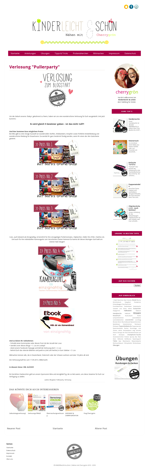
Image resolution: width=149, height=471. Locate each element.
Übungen (116, 345)
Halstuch (138, 310)
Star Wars (138, 337)
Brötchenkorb (117, 302)
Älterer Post (101, 428)
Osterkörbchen (127, 324)
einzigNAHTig (61, 374)
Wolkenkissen (137, 343)
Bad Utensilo (128, 300)
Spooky (132, 337)
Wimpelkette (128, 343)
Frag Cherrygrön (89, 413)
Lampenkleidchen (118, 318)
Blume (139, 300)
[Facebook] (131, 8)
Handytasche (134, 119)
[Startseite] (126, 8)
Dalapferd (128, 302)
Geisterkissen (128, 306)
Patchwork (138, 324)
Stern (114, 339)
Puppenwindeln (134, 185)
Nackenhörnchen (136, 322)
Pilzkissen (116, 326)
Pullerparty (60, 380)
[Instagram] (136, 8)
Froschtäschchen (118, 306)
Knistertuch (134, 141)
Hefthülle (127, 313)
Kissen (137, 313)
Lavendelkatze (136, 318)
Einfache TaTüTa (132, 163)
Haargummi (116, 310)
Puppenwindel (136, 326)
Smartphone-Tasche (134, 335)
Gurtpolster (137, 308)
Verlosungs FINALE (34, 413)
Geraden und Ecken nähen (122, 308)
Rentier (126, 328)
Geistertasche (137, 306)
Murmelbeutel (126, 322)
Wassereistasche (136, 341)
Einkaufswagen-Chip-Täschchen (122, 304)
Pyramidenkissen (118, 328)
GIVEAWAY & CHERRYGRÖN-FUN (71, 414)
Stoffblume (127, 339)
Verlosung (67, 380)
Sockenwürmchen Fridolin (121, 337)
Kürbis (139, 315)
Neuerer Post (13, 428)
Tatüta (115, 341)
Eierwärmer (137, 302)
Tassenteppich (137, 339)
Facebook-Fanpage (27, 348)
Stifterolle (120, 339)
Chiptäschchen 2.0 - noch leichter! (134, 208)
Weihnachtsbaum (118, 343)
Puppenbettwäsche (125, 326)
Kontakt (9, 456)
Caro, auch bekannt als (18, 237)
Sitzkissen (121, 335)
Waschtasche (126, 341)
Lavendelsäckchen (118, 320)
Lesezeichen (129, 320)
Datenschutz (10, 450)
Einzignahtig (31, 237)
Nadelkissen (116, 324)
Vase (120, 341)
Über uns (9, 459)
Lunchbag (138, 320)
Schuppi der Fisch (122, 332)
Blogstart (53, 380)
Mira (14, 134)
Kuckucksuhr (129, 315)
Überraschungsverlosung (55, 414)
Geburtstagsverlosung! (17, 413)
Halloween (128, 311)
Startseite (58, 428)
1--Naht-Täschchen (118, 300)
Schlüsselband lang (129, 330)
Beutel (134, 300)
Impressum (10, 453)
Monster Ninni (117, 322)
